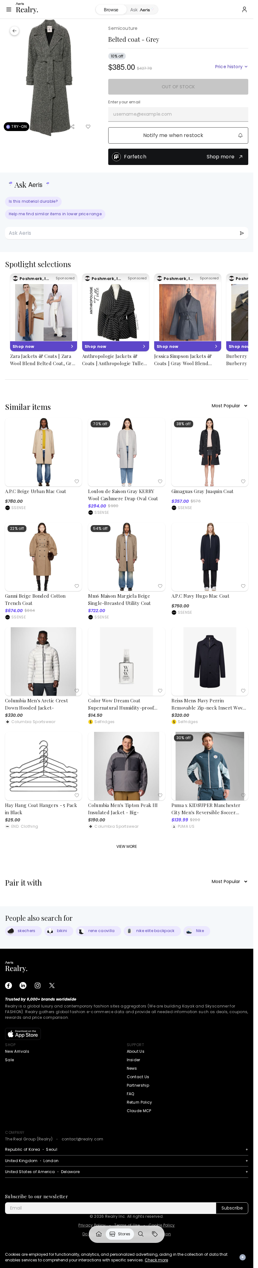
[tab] (142, 9)
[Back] (14, 30)
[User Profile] (244, 9)
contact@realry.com (83, 1139)
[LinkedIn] (23, 985)
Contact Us (138, 1076)
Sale (9, 1059)
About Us (136, 1051)
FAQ (130, 1093)
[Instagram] (37, 985)
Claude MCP (139, 1110)
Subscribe (232, 1208)
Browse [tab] (111, 9)
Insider (133, 1059)
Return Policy (139, 1102)
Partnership (138, 1085)
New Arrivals (17, 1051)
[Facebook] (8, 985)
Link (99, 1234)
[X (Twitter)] (51, 985)
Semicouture (122, 28)
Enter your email (124, 102)
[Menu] (9, 9)
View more (126, 846)
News (132, 1068)
